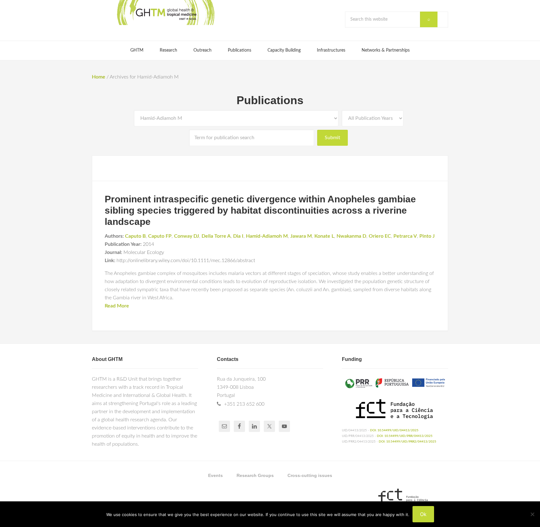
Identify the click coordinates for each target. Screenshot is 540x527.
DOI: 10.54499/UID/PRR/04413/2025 (404, 436)
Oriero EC (380, 236)
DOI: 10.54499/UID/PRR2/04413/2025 (407, 441)
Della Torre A (216, 236)
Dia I (238, 236)
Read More (117, 305)
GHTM (165, 12)
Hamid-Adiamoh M (267, 236)
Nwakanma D (351, 236)
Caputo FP (160, 236)
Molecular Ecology (143, 252)
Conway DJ (186, 236)
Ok (423, 514)
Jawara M (301, 236)
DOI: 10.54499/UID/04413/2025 (394, 430)
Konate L (324, 236)
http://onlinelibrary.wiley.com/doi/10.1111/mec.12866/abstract (186, 260)
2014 (148, 244)
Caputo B (135, 236)
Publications (270, 100)
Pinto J (427, 236)
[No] (532, 514)
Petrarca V (405, 236)
